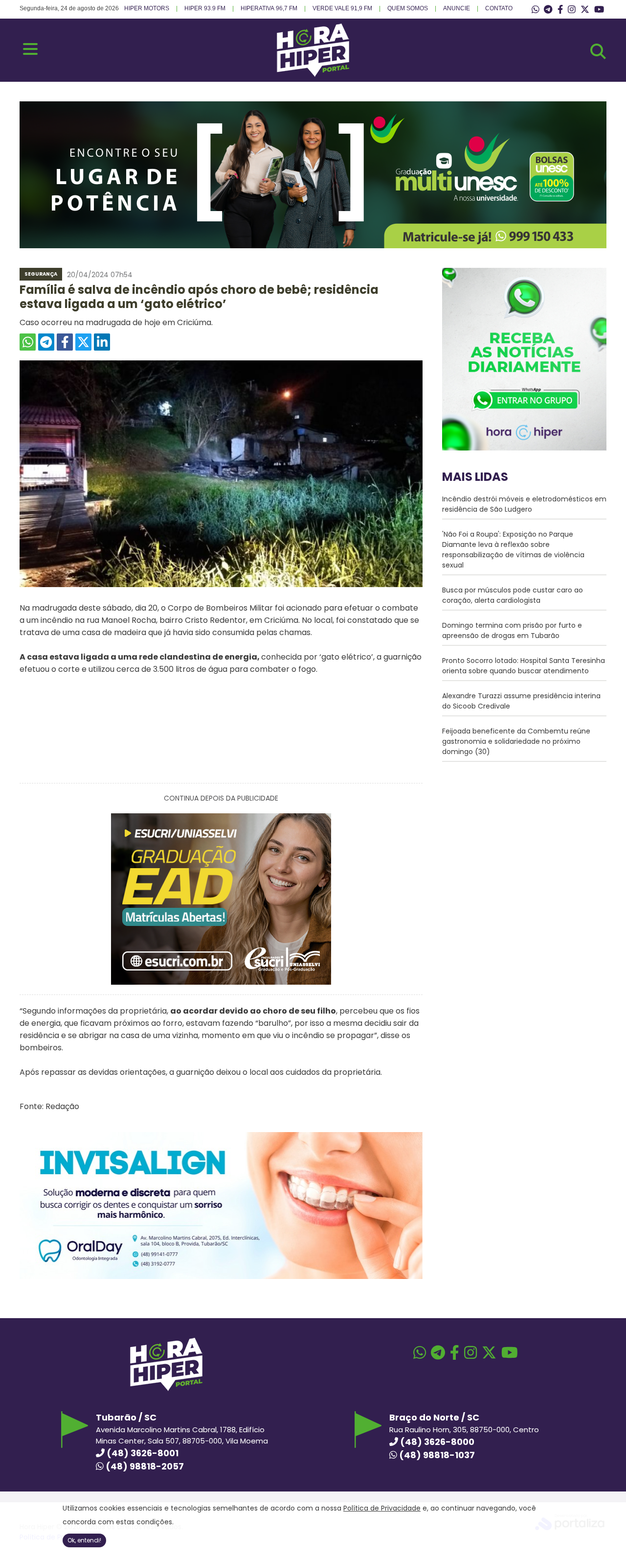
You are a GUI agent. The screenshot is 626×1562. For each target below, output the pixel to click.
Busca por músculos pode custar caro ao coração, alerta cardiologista (512, 595)
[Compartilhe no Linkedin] (102, 342)
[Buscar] (598, 51)
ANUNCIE (456, 8)
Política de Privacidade (382, 1508)
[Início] (313, 74)
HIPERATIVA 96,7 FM (269, 8)
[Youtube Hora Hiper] (599, 10)
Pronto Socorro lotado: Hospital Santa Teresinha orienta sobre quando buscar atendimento (523, 666)
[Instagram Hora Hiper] (572, 10)
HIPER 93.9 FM (204, 8)
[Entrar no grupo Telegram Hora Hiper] (548, 10)
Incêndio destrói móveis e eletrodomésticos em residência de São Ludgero (524, 504)
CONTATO (499, 8)
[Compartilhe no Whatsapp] (28, 342)
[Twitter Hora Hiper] (585, 10)
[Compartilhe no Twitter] (83, 342)
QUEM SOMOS (407, 8)
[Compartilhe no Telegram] (46, 342)
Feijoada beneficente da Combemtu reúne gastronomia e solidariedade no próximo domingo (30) (516, 741)
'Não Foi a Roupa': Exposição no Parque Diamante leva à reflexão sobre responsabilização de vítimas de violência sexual (513, 549)
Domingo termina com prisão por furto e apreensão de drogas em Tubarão (512, 630)
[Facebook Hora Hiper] (560, 10)
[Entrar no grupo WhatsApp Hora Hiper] (535, 10)
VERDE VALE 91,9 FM (342, 8)
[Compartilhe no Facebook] (65, 342)
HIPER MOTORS (146, 8)
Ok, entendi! (84, 1540)
